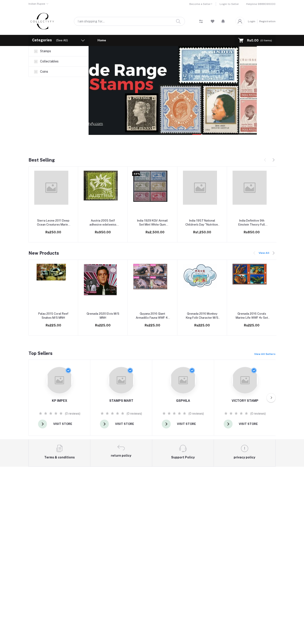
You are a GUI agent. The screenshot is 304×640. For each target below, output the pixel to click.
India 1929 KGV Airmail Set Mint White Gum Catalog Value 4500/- (152, 223)
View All (264, 252)
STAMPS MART (121, 400)
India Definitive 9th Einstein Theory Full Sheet (251, 223)
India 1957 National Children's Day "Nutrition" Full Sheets (202, 223)
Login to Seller (229, 4)
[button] (223, 21)
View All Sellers (265, 354)
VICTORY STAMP (245, 400)
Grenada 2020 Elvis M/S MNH (103, 315)
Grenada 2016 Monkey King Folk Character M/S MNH (202, 316)
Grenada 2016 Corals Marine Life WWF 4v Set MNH (252, 316)
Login (251, 21)
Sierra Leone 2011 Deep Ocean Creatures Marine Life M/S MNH (53, 223)
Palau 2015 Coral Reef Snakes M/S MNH (53, 315)
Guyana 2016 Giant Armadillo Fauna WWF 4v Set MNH (152, 316)
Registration (267, 21)
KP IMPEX (59, 400)
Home (101, 40)
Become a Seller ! (200, 4)
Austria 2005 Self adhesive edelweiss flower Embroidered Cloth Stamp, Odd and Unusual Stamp (103, 223)
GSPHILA (183, 400)
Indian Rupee (36, 3)
